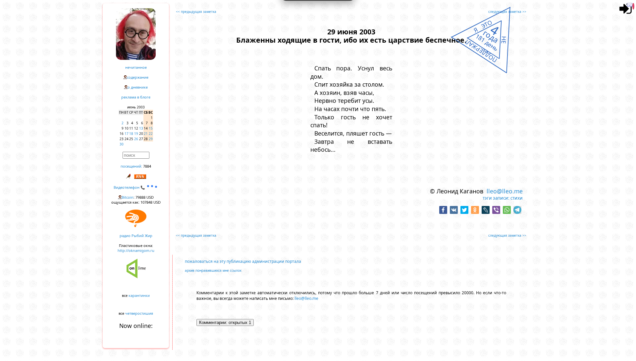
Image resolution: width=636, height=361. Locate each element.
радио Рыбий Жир (136, 235)
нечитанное (136, 67)
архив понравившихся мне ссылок (213, 270)
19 (136, 133)
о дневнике (138, 87)
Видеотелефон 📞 (130, 187)
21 (146, 133)
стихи (516, 198)
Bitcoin (127, 197)
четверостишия (139, 313)
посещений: (131, 166)
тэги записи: (496, 198)
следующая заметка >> (507, 11)
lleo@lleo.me (505, 191)
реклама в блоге (135, 97)
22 (151, 133)
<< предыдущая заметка (196, 11)
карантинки (139, 295)
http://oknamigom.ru (136, 250)
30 (122, 144)
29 (151, 139)
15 (151, 128)
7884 (147, 166)
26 (136, 139)
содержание (137, 77)
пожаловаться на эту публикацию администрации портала (243, 261)
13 (141, 128)
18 (131, 133)
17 (127, 133)
